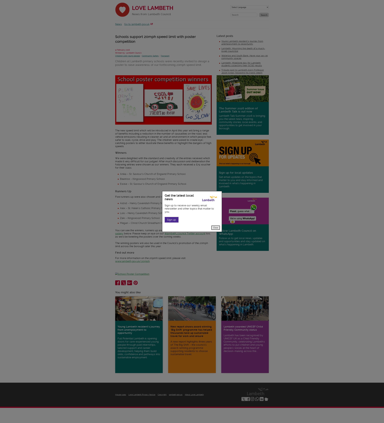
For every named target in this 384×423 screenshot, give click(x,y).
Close (215, 228)
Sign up (171, 219)
